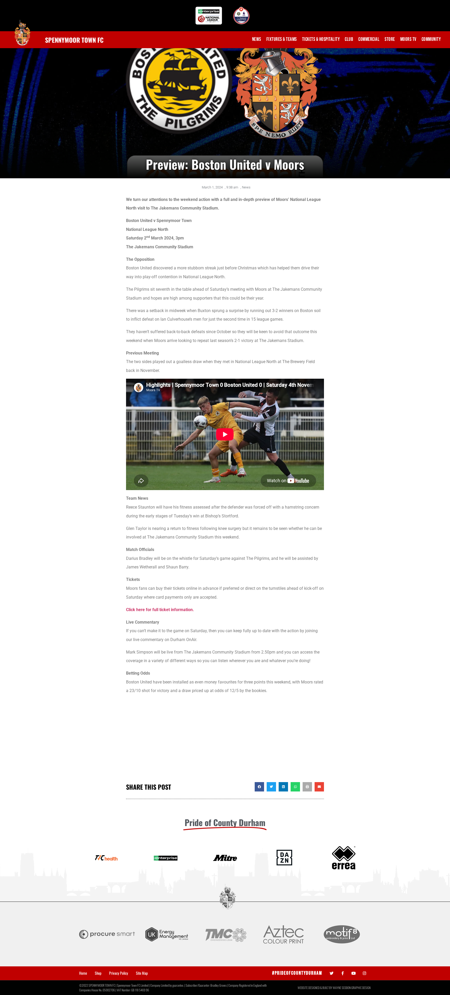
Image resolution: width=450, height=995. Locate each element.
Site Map (142, 973)
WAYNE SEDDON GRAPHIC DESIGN (352, 987)
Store (390, 39)
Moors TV (408, 39)
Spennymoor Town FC (74, 40)
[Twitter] (331, 973)
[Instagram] (364, 973)
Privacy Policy (118, 973)
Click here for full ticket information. (160, 609)
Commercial (368, 39)
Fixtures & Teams (281, 39)
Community (431, 39)
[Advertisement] (225, 740)
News (256, 39)
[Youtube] (353, 973)
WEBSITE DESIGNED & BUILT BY (315, 987)
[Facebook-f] (342, 973)
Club (349, 39)
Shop (98, 973)
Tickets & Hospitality (321, 39)
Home (83, 973)
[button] (259, 786)
